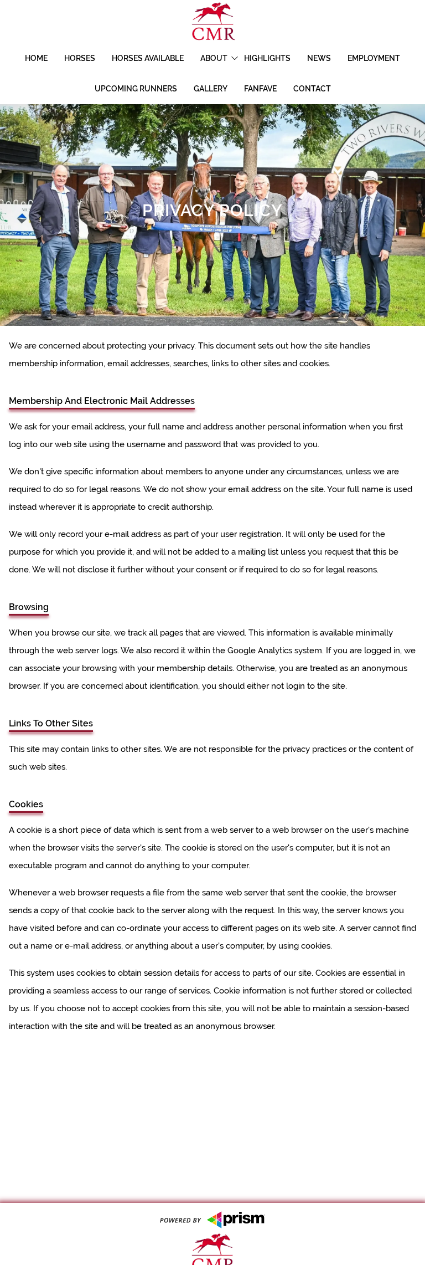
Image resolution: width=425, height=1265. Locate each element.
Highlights (267, 58)
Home (36, 58)
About (213, 58)
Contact (312, 88)
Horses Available (148, 58)
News (319, 58)
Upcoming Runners (136, 88)
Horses (79, 58)
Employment (374, 58)
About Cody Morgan (250, 86)
